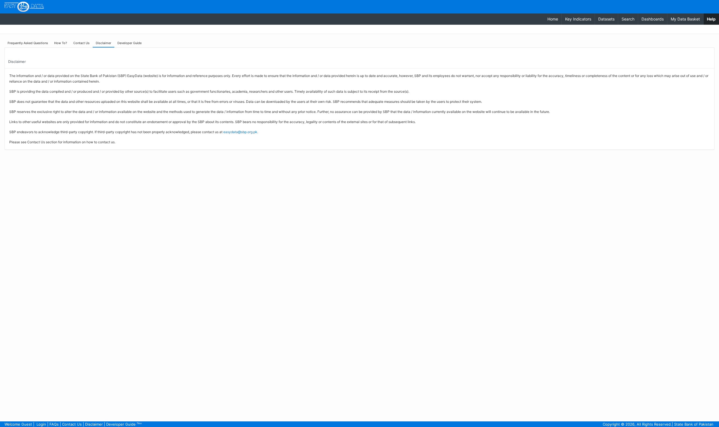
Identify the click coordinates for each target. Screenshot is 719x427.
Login (41, 424)
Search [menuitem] (628, 19)
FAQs (54, 424)
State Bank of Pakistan (693, 424)
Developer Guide (124, 424)
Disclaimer (94, 424)
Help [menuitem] (713, 18)
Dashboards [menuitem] (652, 19)
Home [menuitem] (552, 19)
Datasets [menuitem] (606, 19)
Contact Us (72, 424)
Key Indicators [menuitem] (578, 19)
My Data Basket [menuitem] (685, 19)
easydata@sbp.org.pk (240, 132)
